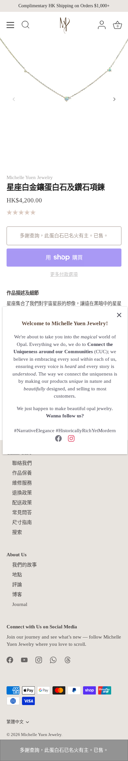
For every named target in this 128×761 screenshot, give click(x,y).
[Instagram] (71, 438)
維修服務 (22, 482)
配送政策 (22, 502)
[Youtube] (24, 659)
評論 (17, 584)
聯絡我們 (22, 463)
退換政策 (22, 492)
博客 (17, 594)
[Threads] (67, 659)
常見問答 (22, 512)
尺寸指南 (22, 522)
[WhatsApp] (53, 659)
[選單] (10, 25)
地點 (17, 574)
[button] (14, 99)
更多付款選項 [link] (64, 274)
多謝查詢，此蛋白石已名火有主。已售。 (64, 750)
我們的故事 (24, 564)
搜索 (17, 532)
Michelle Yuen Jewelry (30, 177)
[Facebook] (58, 438)
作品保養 (22, 473)
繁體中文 (15, 722)
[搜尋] (25, 25)
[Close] (119, 315)
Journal (19, 604)
